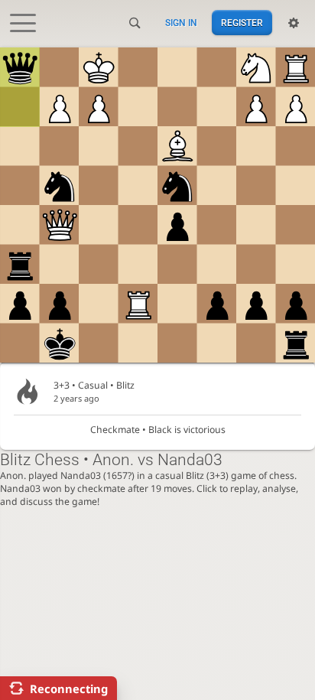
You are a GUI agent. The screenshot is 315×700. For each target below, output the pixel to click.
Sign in (181, 23)
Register (242, 23)
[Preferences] (293, 23)
